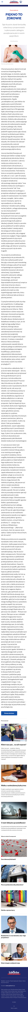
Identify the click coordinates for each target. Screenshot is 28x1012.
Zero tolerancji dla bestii (8, 859)
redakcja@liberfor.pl (10, 985)
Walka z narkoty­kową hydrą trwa (13, 785)
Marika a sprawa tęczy (8, 910)
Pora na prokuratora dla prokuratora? (12, 885)
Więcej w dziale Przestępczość (8, 836)
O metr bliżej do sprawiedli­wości (13, 823)
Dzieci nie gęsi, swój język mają (10, 963)
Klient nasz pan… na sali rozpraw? (13, 745)
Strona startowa (9, 713)
